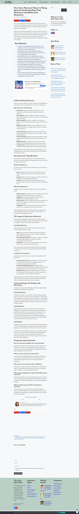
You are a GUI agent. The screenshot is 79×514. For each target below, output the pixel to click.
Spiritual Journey (57, 494)
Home (25, 2)
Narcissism (17, 435)
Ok (59, 512)
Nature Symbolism (55, 2)
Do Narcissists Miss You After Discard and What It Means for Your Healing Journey (30, 436)
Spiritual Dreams (57, 492)
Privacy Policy (30, 492)
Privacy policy (63, 512)
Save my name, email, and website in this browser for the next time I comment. (29, 469)
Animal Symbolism (43, 2)
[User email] (14, 409)
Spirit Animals (56, 490)
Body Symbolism (32, 2)
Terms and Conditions (32, 494)
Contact (29, 487)
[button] (75, 2)
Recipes (64, 2)
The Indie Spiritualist (31, 496)
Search (52, 7)
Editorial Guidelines (31, 489)
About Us (70, 2)
